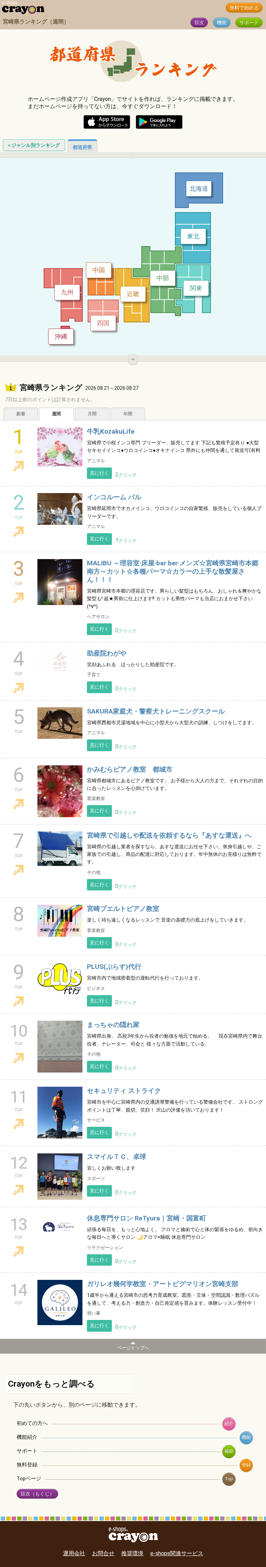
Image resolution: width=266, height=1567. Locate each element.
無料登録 (27, 1465)
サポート (249, 23)
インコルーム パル (114, 497)
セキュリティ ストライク (124, 1091)
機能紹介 (27, 1437)
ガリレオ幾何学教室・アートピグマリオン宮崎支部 (162, 1284)
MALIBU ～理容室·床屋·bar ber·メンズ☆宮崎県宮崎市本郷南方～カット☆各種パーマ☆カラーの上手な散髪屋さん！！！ (172, 571)
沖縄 (61, 336)
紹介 (228, 1423)
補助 (228, 1451)
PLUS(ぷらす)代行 (114, 967)
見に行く (99, 473)
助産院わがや (106, 653)
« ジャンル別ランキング (34, 145)
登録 (246, 1464)
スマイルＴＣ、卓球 (116, 1157)
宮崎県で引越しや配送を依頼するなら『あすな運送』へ (169, 835)
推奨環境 (132, 1553)
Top (229, 1478)
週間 (56, 413)
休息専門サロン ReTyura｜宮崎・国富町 (146, 1218)
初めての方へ (32, 1423)
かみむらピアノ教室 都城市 (129, 769)
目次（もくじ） (37, 1494)
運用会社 (74, 1553)
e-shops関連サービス (176, 1553)
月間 (92, 413)
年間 (127, 413)
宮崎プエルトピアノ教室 (123, 909)
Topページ (29, 1478)
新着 (20, 413)
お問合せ (103, 1553)
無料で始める (244, 8)
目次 (199, 23)
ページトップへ (133, 1347)
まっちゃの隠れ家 (113, 1025)
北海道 (198, 188)
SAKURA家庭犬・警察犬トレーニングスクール (156, 711)
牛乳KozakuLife (110, 431)
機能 (222, 23)
